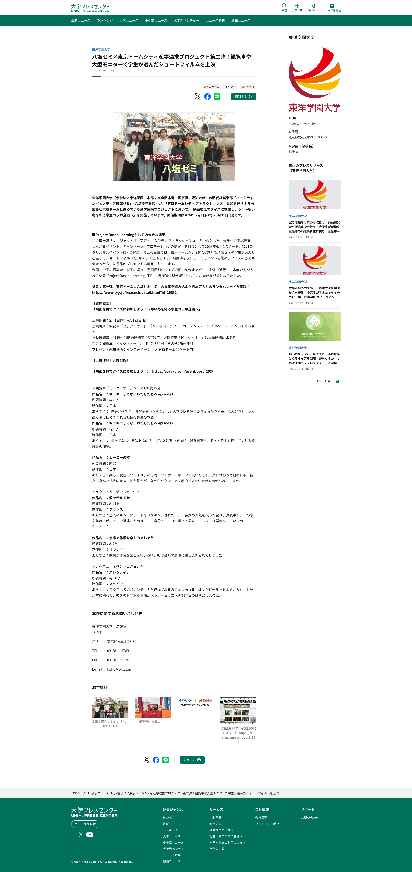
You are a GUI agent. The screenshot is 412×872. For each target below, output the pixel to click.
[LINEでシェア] (217, 96)
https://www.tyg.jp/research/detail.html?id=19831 (134, 292)
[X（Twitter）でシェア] (198, 96)
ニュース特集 (172, 855)
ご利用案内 (216, 817)
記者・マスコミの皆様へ (225, 836)
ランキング (170, 830)
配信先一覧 (216, 848)
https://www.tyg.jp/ (302, 123)
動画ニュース (172, 861)
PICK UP (168, 817)
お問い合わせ (310, 817)
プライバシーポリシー (270, 824)
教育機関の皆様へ (221, 830)
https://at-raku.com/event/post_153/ (182, 371)
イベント (230, 86)
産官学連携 (247, 86)
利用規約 (215, 824)
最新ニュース (172, 824)
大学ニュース (211, 86)
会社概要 (261, 817)
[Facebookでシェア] (207, 96)
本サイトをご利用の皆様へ (227, 842)
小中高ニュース (173, 842)
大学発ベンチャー (175, 848)
